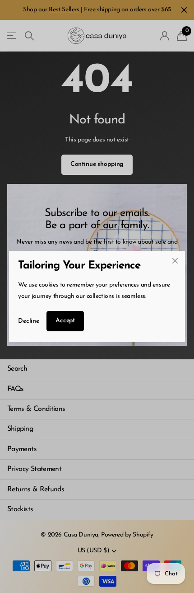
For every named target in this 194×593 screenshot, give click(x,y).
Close (175, 261)
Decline (28, 321)
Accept (65, 320)
